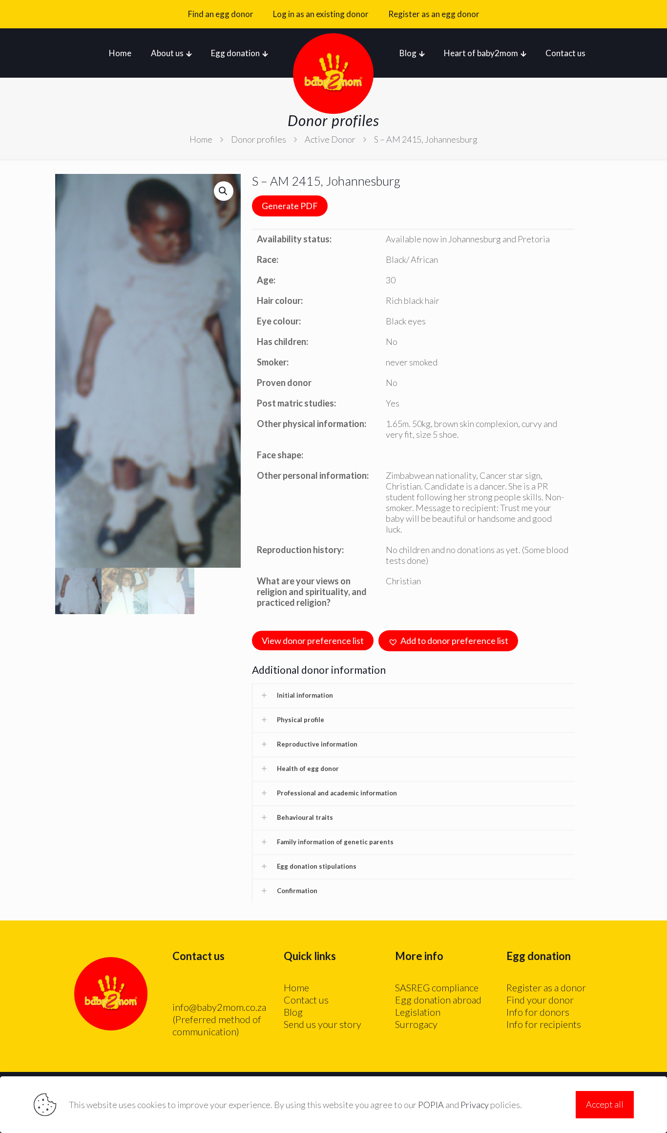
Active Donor (330, 139)
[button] (223, 191)
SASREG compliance (437, 987)
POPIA (431, 1104)
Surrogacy (416, 1024)
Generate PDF (290, 205)
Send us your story (322, 1024)
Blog (293, 1012)
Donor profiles (258, 139)
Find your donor (540, 999)
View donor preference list (313, 640)
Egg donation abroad (438, 999)
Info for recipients (543, 1024)
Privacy (474, 1104)
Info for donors (537, 1012)
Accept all (605, 1104)
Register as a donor (546, 987)
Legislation (417, 1012)
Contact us (306, 999)
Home (200, 139)
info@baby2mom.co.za (219, 1007)
